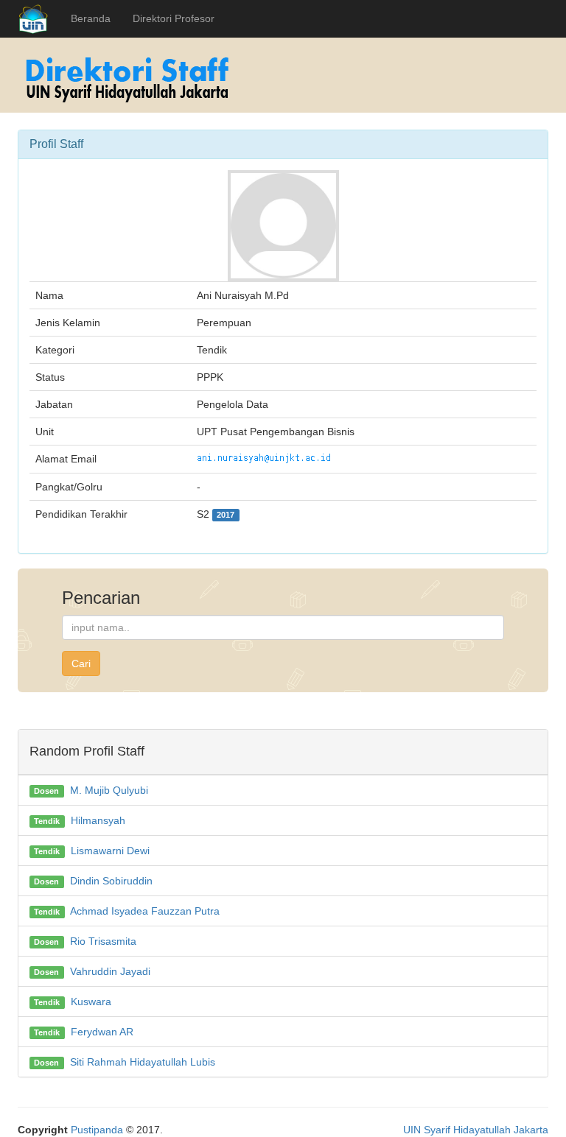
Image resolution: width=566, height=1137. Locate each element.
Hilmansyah (98, 820)
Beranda (91, 18)
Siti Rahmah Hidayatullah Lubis (142, 1062)
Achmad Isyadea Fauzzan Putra (145, 911)
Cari (81, 663)
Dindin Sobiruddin (111, 881)
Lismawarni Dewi (110, 850)
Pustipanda (97, 1130)
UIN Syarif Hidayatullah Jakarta (475, 1130)
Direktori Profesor (173, 18)
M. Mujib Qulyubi (109, 790)
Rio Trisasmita (103, 941)
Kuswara (91, 1001)
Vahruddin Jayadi (110, 971)
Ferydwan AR (102, 1032)
